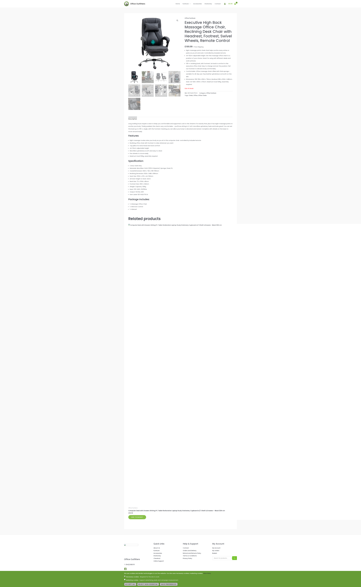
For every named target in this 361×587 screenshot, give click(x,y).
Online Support (159, 561)
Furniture (186, 4)
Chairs (191, 95)
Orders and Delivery (189, 551)
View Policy (207, 573)
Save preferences (168, 584)
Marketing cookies (152, 580)
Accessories (197, 4)
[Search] (234, 558)
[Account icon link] (225, 4)
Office (195, 95)
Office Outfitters (137, 3)
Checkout (157, 558)
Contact (218, 4)
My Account (216, 548)
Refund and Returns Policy (192, 553)
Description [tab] (132, 119)
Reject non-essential (148, 584)
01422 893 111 (130, 564)
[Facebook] (125, 569)
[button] (189, 4)
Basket (214, 553)
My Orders (215, 551)
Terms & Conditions (190, 556)
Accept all (130, 584)
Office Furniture (190, 18)
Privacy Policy (187, 558)
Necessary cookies (142, 577)
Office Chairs (202, 95)
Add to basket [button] (137, 517)
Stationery (208, 4)
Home (178, 4)
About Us (157, 548)
